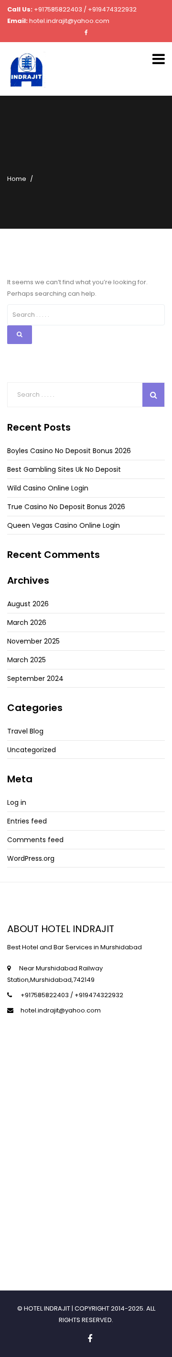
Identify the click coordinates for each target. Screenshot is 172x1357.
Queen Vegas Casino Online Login (63, 525)
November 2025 (33, 641)
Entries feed (27, 821)
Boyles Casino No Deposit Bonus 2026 (69, 451)
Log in (16, 802)
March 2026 (26, 622)
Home (16, 178)
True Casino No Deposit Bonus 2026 (66, 507)
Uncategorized (31, 750)
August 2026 (28, 604)
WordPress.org (30, 858)
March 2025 (26, 660)
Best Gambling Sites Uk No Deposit (64, 469)
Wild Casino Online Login (47, 488)
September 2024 (35, 678)
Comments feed (35, 840)
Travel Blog (25, 731)
